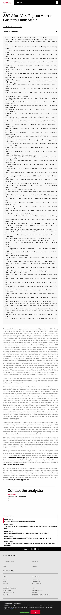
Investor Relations (36, 576)
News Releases (35, 579)
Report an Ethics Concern (8, 592)
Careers (33, 588)
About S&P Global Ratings (8, 561)
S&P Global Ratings (10, 555)
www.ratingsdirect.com (50, 457)
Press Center (5, 583)
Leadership (34, 592)
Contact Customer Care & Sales (9, 588)
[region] (30, 608)
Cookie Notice (13, 608)
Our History (5, 579)
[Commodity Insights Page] (32, 549)
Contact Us (34, 566)
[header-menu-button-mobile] (57, 2)
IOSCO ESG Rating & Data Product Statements (42, 594)
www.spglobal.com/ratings (16, 457)
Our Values (5, 576)
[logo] (7, 2)
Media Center (35, 561)
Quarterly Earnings (36, 581)
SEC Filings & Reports (36, 583)
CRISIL (4, 566)
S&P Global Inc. (8, 570)
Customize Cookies (24, 612)
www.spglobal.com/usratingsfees (14, 464)
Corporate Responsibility (37, 590)
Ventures (4, 581)
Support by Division (7, 590)
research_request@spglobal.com (18, 480)
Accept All (35, 612)
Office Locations (6, 594)
